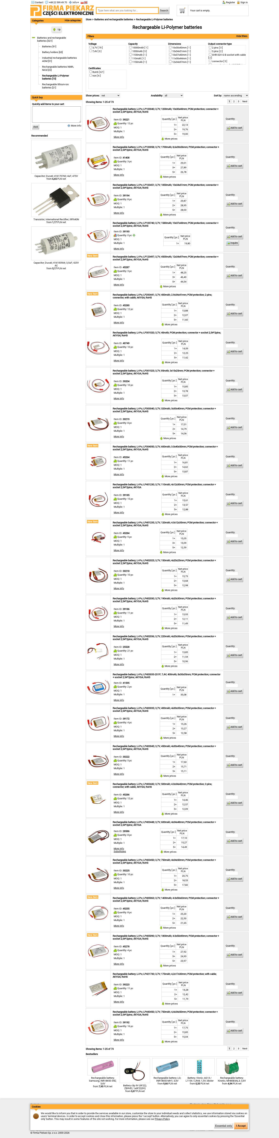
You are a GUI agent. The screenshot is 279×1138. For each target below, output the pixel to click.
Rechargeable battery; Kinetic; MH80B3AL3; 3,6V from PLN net (232, 1080)
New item (92, 255)
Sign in (244, 2)
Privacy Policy (162, 1119)
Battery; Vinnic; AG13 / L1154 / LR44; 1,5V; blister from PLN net (200, 1080)
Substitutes (120, 851)
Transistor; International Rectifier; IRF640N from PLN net (56, 221)
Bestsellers (92, 1054)
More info (75, 125)
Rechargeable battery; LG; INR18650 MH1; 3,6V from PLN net (167, 1080)
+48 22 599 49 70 (57, 2)
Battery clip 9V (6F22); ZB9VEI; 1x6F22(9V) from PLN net (135, 1088)
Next (244, 101)
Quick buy (37, 97)
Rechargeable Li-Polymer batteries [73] (55, 77)
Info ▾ (75, 2)
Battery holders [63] (52, 52)
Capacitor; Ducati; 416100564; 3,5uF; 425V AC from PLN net (56, 265)
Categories (38, 20)
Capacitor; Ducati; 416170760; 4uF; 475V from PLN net (56, 177)
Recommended (39, 135)
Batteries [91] (49, 46)
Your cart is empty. (200, 10)
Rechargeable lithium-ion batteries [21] (55, 86)
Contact (38, 2)
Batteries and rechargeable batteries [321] (51, 39)
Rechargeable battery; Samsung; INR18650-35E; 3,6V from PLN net (102, 1082)
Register (230, 2)
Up (59, 29)
